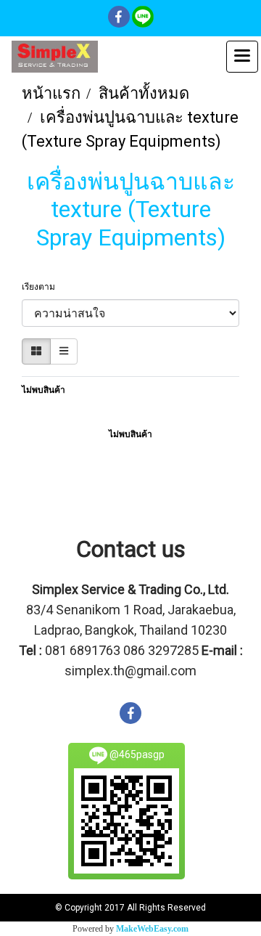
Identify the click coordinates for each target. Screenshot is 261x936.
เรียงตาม (42, 287)
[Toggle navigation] (242, 57)
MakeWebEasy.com (152, 929)
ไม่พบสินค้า (43, 390)
